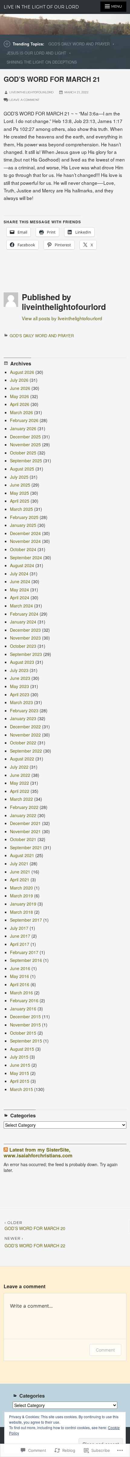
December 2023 (25, 630)
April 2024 (19, 597)
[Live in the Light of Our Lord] (65, 24)
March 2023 (21, 702)
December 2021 (25, 823)
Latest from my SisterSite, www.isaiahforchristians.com (38, 1152)
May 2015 (19, 1073)
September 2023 (26, 654)
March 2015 (21, 1089)
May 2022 (19, 783)
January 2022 (23, 815)
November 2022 (25, 735)
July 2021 (19, 863)
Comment (105, 1349)
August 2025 (22, 469)
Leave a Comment (24, 99)
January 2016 (23, 1009)
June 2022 (20, 775)
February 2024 (24, 614)
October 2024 (23, 549)
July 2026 (19, 380)
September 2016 (26, 960)
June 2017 (20, 936)
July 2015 (19, 1057)
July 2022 (19, 767)
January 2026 (23, 428)
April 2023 (19, 694)
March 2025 (21, 509)
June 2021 (20, 872)
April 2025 (19, 501)
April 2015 (19, 1081)
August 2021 (22, 855)
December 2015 (25, 1016)
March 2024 (21, 606)
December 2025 (25, 437)
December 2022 (25, 727)
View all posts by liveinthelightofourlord (62, 318)
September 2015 (26, 1041)
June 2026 (20, 388)
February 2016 (24, 1000)
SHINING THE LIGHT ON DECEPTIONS (42, 62)
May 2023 (19, 686)
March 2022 (21, 799)
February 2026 (24, 420)
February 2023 (24, 710)
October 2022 (23, 743)
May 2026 (19, 396)
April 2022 (19, 791)
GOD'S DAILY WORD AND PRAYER (79, 44)
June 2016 (20, 968)
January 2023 (23, 718)
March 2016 (21, 993)
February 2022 (24, 807)
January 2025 (23, 525)
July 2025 (19, 477)
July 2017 (19, 928)
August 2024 (22, 565)
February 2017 (24, 952)
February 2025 (24, 517)
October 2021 (23, 839)
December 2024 (25, 533)
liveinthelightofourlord (31, 92)
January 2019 (23, 904)
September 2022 (26, 751)
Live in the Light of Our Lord (41, 7)
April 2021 (19, 880)
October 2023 (23, 646)
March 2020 (21, 888)
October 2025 (23, 453)
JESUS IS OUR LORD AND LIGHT (36, 53)
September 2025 (26, 460)
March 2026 (21, 412)
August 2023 (22, 662)
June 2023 (20, 678)
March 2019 (21, 896)
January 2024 (23, 622)
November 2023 (25, 638)
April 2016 (19, 984)
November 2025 (25, 444)
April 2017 (19, 944)
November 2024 (25, 541)
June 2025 (20, 485)
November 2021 (25, 831)
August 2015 (22, 1049)
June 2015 (20, 1065)
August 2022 (22, 759)
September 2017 (26, 920)
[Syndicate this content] (6, 1149)
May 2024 (19, 590)
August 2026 (22, 372)
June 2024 (20, 581)
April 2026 (19, 404)
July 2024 (19, 573)
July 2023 (19, 670)
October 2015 (23, 1033)
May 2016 (19, 976)
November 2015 (25, 1025)
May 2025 (19, 493)
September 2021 (26, 847)
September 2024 (26, 557)
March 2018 (21, 912)
